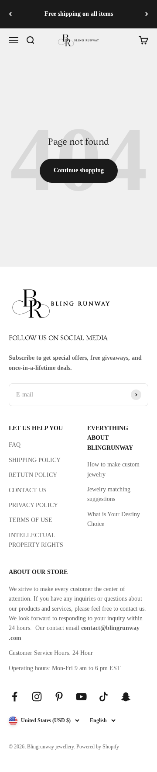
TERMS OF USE (30, 520)
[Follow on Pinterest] (59, 696)
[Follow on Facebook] (14, 696)
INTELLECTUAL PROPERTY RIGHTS (36, 540)
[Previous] (10, 14)
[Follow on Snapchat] (126, 696)
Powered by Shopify (97, 747)
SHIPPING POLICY (35, 460)
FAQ (14, 445)
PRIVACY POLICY (33, 505)
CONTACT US (28, 490)
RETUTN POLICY (33, 475)
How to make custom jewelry (113, 469)
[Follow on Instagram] (37, 696)
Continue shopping (79, 170)
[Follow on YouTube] (81, 696)
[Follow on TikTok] (103, 696)
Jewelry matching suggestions (108, 494)
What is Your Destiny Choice (113, 519)
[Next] (146, 14)
